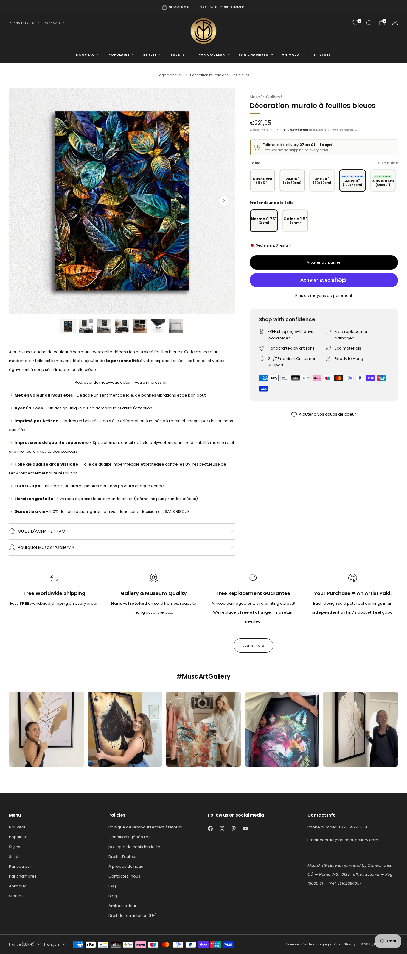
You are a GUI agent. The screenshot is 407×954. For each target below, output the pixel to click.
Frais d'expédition (294, 129)
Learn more (253, 645)
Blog (112, 896)
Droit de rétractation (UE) (132, 915)
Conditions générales (129, 837)
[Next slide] (224, 201)
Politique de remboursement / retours (145, 827)
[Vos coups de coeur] (356, 23)
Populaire (118, 54)
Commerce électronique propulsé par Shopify (320, 944)
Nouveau (85, 54)
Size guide (388, 162)
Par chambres (253, 54)
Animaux (291, 54)
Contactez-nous (124, 876)
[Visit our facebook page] (210, 828)
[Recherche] (369, 23)
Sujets (177, 54)
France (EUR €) (23, 22)
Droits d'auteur (122, 856)
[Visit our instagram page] (222, 828)
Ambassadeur (122, 905)
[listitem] (203, 7)
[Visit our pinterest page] (233, 828)
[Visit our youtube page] (245, 828)
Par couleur (211, 54)
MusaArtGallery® (266, 97)
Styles (150, 54)
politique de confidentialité (134, 847)
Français (53, 22)
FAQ (112, 886)
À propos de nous (125, 866)
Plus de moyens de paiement (323, 295)
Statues (322, 54)
